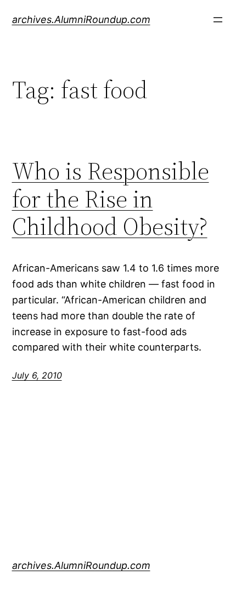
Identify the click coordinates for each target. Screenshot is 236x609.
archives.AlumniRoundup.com (81, 19)
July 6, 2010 (37, 375)
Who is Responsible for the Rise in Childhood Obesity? (110, 199)
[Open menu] (217, 19)
